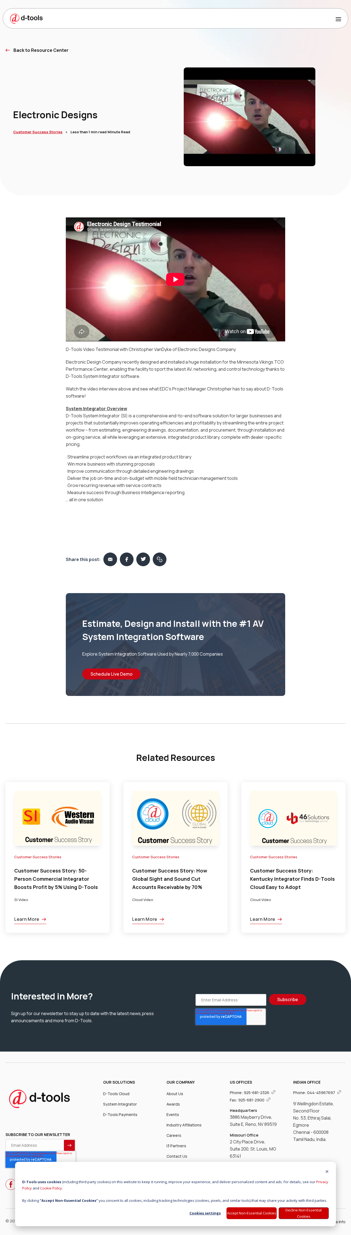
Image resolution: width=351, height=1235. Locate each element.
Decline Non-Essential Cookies (303, 1213)
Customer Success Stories (38, 131)
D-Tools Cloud (116, 1093)
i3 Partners (176, 1145)
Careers (173, 1135)
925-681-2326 (257, 1092)
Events (172, 1114)
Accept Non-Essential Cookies (251, 1213)
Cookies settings (205, 1213)
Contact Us (176, 1156)
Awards (173, 1104)
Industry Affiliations (184, 1125)
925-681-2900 (251, 1100)
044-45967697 (321, 1092)
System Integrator (120, 1104)
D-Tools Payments (120, 1114)
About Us (174, 1093)
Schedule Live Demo (111, 674)
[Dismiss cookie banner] (327, 1172)
